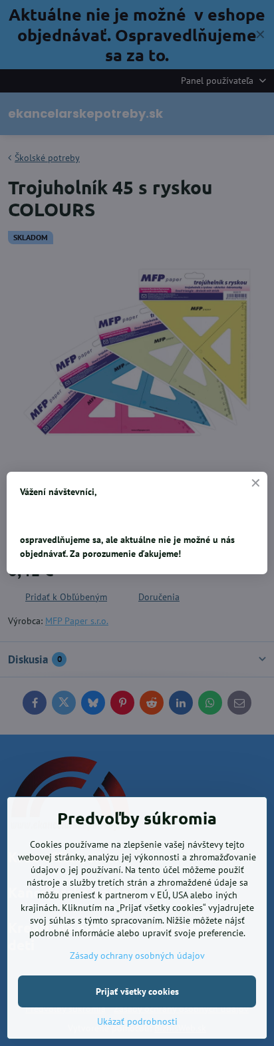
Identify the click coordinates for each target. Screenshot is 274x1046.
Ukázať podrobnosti (137, 1021)
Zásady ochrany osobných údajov (137, 955)
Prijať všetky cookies (137, 991)
